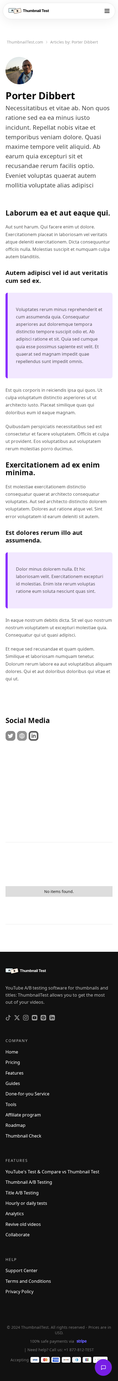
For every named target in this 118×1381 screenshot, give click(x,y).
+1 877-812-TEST (79, 1349)
